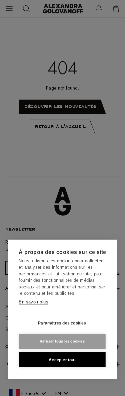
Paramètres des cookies (62, 323)
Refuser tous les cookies (62, 341)
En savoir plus (33, 301)
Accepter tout (62, 360)
